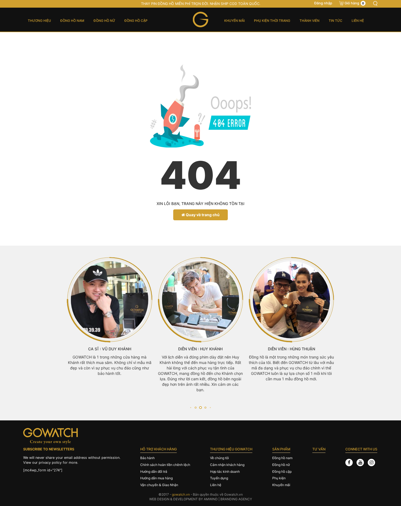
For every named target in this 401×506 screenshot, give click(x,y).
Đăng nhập (323, 3)
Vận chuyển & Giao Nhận (159, 485)
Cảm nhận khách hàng (227, 465)
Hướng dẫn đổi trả (153, 471)
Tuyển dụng (219, 478)
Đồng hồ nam (72, 21)
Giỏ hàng (354, 3)
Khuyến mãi (234, 21)
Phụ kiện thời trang (272, 21)
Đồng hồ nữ (104, 21)
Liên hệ (358, 21)
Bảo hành (147, 458)
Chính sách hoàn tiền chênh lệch (165, 465)
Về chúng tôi (219, 458)
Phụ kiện (279, 478)
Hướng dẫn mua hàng (156, 478)
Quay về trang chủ (202, 214)
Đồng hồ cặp (136, 21)
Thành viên (309, 21)
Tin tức (335, 21)
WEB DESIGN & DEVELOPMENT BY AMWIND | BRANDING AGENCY (200, 499)
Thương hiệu (39, 21)
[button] (190, 407)
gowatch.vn (181, 494)
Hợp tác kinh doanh (225, 471)
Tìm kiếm (375, 3)
